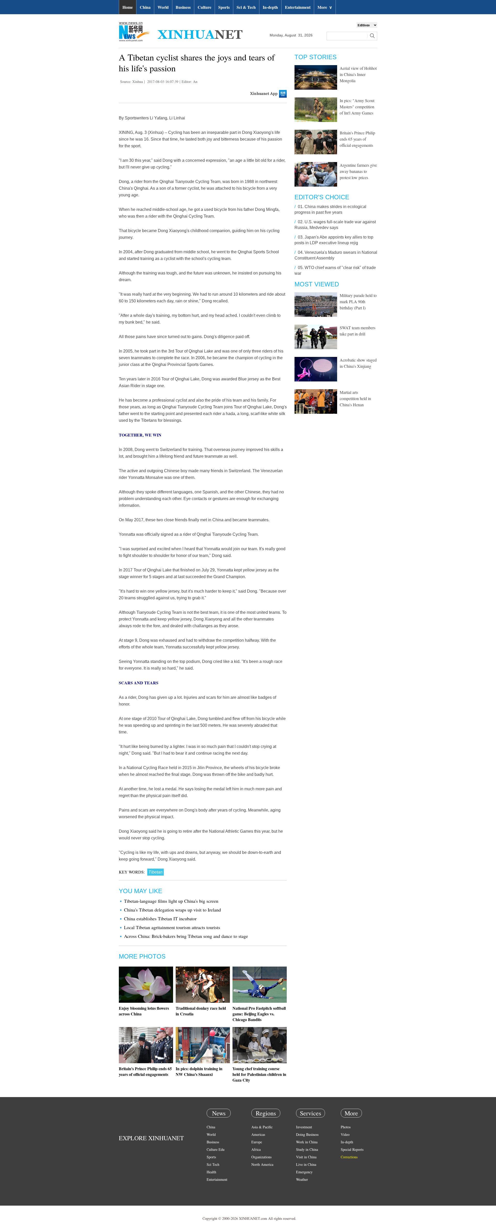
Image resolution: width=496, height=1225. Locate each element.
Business (183, 7)
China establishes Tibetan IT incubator (160, 918)
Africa (256, 1149)
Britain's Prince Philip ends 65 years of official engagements (145, 1071)
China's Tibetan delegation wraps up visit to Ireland (172, 910)
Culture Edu (215, 1149)
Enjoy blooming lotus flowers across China (144, 1011)
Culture (204, 7)
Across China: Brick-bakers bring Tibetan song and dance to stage (186, 936)
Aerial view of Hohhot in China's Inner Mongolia (358, 74)
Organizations (261, 1156)
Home (127, 7)
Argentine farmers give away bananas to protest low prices (358, 171)
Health (211, 1171)
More (324, 7)
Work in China (306, 1141)
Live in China (306, 1164)
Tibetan (155, 872)
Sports (224, 7)
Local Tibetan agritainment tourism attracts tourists (172, 927)
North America (262, 1164)
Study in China (307, 1149)
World (163, 7)
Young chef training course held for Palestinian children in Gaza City (259, 1074)
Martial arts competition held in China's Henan (355, 398)
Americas (258, 1134)
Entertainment (298, 7)
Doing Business (307, 1134)
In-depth (270, 7)
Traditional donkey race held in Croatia (201, 1011)
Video (345, 1134)
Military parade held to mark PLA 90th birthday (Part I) (358, 301)
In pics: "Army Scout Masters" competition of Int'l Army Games (357, 107)
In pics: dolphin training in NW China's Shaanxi (199, 1071)
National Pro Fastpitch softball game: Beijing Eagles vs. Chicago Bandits (259, 1013)
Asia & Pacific (262, 1126)
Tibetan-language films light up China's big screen (171, 901)
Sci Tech (213, 1164)
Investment (304, 1126)
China (145, 7)
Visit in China (306, 1156)
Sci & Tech (246, 7)
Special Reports (352, 1149)
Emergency (304, 1171)
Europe (256, 1141)
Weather (302, 1179)
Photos (346, 1126)
